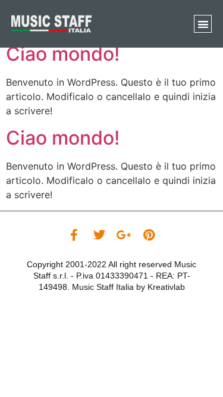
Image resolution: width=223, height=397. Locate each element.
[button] (203, 24)
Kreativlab (166, 287)
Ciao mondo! (63, 53)
